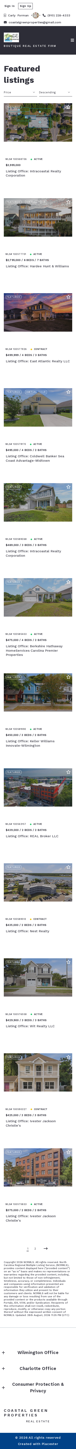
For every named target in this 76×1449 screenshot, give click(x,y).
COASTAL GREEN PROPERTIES (27, 1412)
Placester (50, 1444)
